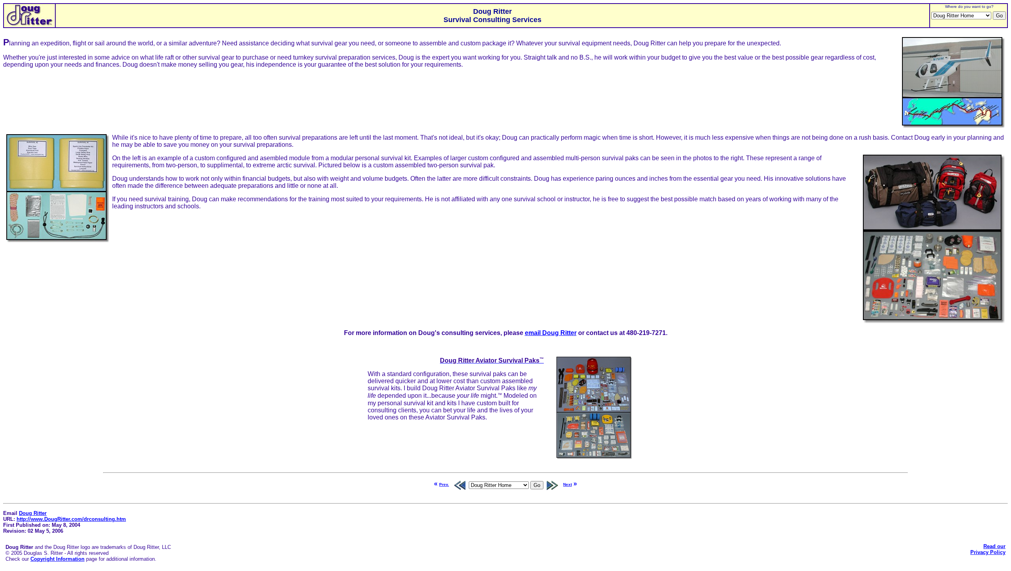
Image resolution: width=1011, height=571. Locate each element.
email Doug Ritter (551, 332)
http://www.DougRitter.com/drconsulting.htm (71, 519)
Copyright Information (57, 559)
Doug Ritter (33, 513)
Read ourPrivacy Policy (987, 549)
